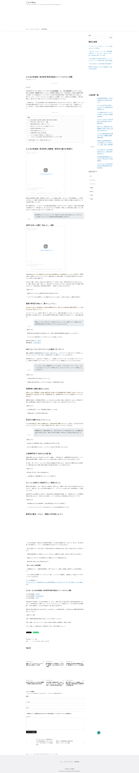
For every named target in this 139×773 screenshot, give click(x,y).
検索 (90, 35)
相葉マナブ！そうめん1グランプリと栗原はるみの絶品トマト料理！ (34, 664)
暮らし (92, 191)
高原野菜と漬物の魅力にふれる (37, 128)
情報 (36, 639)
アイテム (92, 180)
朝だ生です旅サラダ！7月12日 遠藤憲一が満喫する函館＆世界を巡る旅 (35, 683)
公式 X (37, 598)
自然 (91, 199)
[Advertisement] (69, 16)
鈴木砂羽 (47, 641)
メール (28, 702)
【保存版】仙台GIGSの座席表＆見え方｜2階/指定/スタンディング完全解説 (75, 664)
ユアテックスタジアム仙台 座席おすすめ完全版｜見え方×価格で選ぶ (105, 121)
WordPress (78, 771)
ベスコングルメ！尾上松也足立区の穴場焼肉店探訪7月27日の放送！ (105, 166)
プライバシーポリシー (35, 29)
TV (35, 79)
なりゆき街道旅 (36, 641)
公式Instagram (37, 342)
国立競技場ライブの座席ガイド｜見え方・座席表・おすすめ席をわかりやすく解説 (55, 665)
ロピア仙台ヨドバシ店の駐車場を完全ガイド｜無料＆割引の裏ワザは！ (105, 151)
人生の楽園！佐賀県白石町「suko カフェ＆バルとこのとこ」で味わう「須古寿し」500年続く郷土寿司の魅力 (55, 684)
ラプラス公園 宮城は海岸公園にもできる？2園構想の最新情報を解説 (105, 135)
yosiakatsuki (69, 771)
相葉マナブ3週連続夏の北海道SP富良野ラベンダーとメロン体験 (64, 741)
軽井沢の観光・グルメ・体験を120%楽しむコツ (40, 140)
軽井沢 (42, 641)
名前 (27, 696)
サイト (27, 707)
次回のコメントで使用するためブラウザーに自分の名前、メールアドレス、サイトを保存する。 (49, 713)
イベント (92, 184)
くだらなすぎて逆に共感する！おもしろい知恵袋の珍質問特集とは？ (105, 107)
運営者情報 (44, 29)
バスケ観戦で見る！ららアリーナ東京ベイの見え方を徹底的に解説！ (105, 114)
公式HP (39, 340)
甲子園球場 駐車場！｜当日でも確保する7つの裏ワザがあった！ (105, 100)
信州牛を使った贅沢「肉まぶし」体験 (39, 122)
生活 (91, 195)
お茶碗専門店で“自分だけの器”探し (38, 132)
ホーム (27, 29)
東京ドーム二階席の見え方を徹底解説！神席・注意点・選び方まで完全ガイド (105, 128)
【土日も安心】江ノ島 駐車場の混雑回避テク (101, 63)
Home (27, 754)
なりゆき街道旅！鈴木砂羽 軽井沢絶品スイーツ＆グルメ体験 (45, 754)
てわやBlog (30, 2)
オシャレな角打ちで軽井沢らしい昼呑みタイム (41, 135)
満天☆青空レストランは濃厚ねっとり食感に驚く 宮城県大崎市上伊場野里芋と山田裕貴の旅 (75, 684)
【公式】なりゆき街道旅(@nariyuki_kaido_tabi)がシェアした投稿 (45, 193)
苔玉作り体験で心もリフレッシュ (38, 130)
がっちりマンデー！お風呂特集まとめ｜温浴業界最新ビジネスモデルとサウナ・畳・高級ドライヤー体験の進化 (44, 741)
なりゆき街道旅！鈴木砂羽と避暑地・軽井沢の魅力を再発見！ (43, 120)
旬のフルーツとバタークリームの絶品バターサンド (42, 126)
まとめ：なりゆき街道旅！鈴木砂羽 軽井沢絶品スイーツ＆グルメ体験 (46, 136)
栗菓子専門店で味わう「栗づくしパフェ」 (40, 124)
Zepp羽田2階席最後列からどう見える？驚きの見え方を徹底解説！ (105, 158)
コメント (28, 716)
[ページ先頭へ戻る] (98, 732)
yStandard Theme (62, 771)
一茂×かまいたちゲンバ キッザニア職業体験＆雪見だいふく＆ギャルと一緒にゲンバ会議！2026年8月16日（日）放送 (100, 53)
